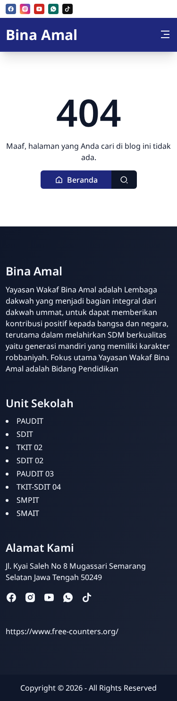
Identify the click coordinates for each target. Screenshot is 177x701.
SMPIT (28, 500)
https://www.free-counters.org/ (62, 631)
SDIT (25, 434)
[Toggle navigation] (165, 34)
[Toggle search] (124, 179)
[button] (76, 179)
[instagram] (25, 9)
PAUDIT (30, 421)
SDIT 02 (30, 460)
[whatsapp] (53, 9)
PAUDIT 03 (35, 473)
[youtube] (39, 9)
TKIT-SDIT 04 (39, 487)
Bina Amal (41, 34)
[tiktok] (67, 9)
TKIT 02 (29, 447)
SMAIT (28, 513)
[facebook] (11, 9)
